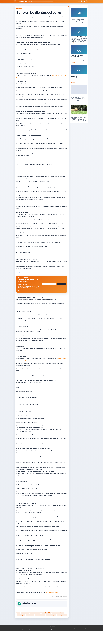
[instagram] (87, 1)
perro (18, 612)
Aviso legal (50, 629)
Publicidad (64, 629)
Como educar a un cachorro (29, 603)
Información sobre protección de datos (25, 290)
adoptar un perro (30, 615)
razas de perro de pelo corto (58, 612)
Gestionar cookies (78, 629)
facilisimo (23, 1)
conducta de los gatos (51, 615)
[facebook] (79, 1)
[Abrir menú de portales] (15, 1)
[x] (82, 1)
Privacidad (55, 629)
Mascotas (19, 8)
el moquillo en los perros (35, 612)
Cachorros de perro (25, 612)
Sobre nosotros (70, 629)
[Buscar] (51, 1)
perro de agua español (62, 615)
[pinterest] (84, 1)
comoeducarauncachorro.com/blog (28, 605)
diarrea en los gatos (21, 615)
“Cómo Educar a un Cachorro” (53, 592)
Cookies (59, 629)
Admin (84, 629)
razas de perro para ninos (40, 615)
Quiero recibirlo (61, 284)
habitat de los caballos (46, 612)
